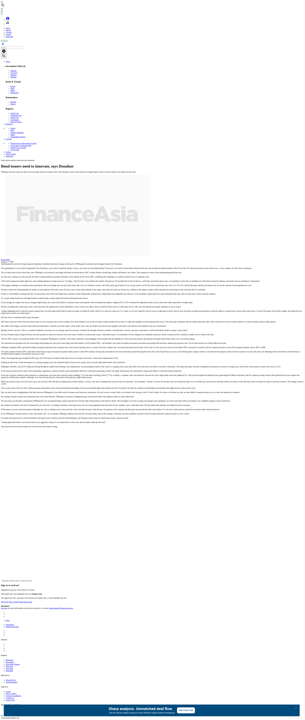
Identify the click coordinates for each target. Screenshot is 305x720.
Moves (8, 30)
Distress (13, 77)
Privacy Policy (11, 694)
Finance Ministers (17, 133)
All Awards (14, 150)
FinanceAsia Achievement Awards (23, 143)
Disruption (14, 93)
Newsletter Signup (13, 664)
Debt (12, 88)
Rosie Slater (5, 260)
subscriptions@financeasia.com (61, 608)
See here (4, 608)
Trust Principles (11, 682)
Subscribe (9, 37)
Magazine (9, 660)
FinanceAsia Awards (18, 148)
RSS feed (9, 666)
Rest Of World (15, 122)
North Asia (14, 113)
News (8, 28)
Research (9, 124)
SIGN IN (4, 602)
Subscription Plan (25, 602)
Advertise (9, 669)
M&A (12, 91)
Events (8, 35)
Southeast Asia (16, 115)
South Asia (14, 118)
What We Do (11, 680)
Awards (9, 32)
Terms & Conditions (13, 696)
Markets (13, 75)
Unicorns (13, 73)
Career (8, 692)
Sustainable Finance (17, 137)
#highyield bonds (12, 627)
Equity (12, 86)
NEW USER (13, 602)
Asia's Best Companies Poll (20, 146)
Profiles (13, 102)
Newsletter (10, 662)
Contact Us (10, 698)
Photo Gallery (11, 154)
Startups (13, 71)
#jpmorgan (10, 625)
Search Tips (10, 700)
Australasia (14, 120)
